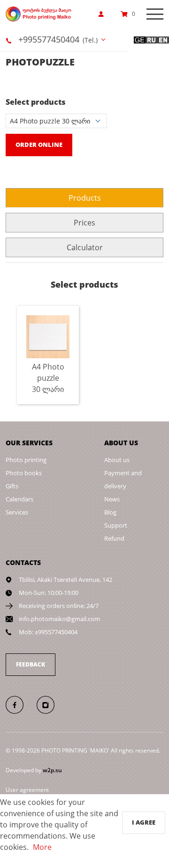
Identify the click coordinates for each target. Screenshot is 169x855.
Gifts (12, 486)
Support (115, 525)
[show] (103, 14)
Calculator (85, 247)
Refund (114, 538)
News (112, 499)
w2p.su (52, 770)
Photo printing (26, 460)
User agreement (27, 790)
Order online (38, 144)
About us (117, 460)
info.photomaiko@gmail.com (59, 619)
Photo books (24, 473)
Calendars (19, 499)
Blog (110, 512)
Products (85, 198)
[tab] (84, 197)
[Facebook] (20, 704)
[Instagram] (50, 704)
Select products (36, 102)
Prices (84, 222)
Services (17, 512)
